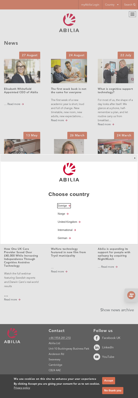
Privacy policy (22, 387)
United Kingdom (67, 221)
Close (134, 158)
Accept (108, 380)
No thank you (112, 390)
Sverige (62, 205)
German (62, 238)
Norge (61, 213)
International (65, 230)
